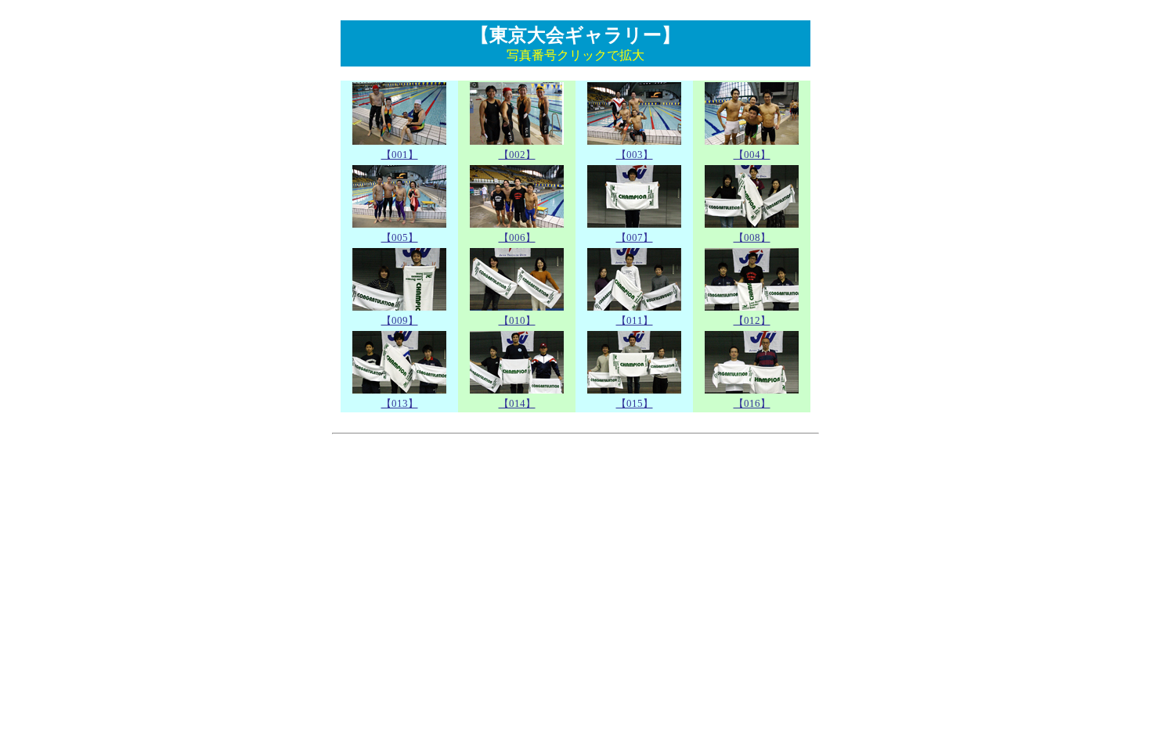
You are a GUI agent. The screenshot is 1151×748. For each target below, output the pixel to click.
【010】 (517, 320)
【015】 (634, 403)
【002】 (517, 154)
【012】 (752, 320)
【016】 (752, 403)
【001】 (399, 154)
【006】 (517, 237)
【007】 (634, 237)
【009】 (399, 320)
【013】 (399, 403)
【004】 (752, 154)
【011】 (634, 320)
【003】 (634, 154)
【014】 (517, 403)
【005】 (399, 237)
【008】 (752, 237)
